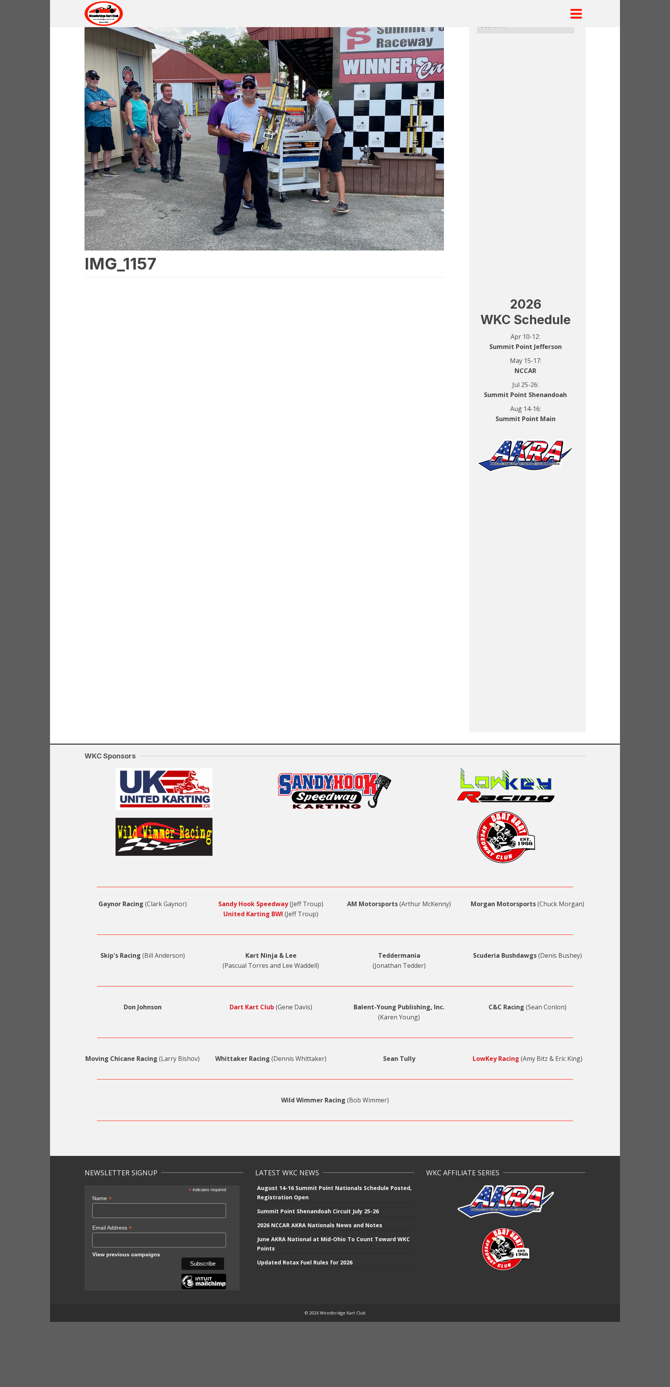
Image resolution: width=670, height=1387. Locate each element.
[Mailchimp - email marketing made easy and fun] (203, 1287)
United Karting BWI (253, 914)
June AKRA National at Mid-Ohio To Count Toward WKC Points (333, 1243)
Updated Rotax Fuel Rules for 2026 (304, 1262)
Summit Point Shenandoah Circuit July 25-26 (318, 1211)
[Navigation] (576, 13)
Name (102, 1198)
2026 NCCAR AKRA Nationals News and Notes (319, 1225)
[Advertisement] (525, 164)
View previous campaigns (126, 1254)
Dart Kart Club (252, 1007)
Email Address (112, 1228)
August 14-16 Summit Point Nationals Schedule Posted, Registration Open (334, 1192)
